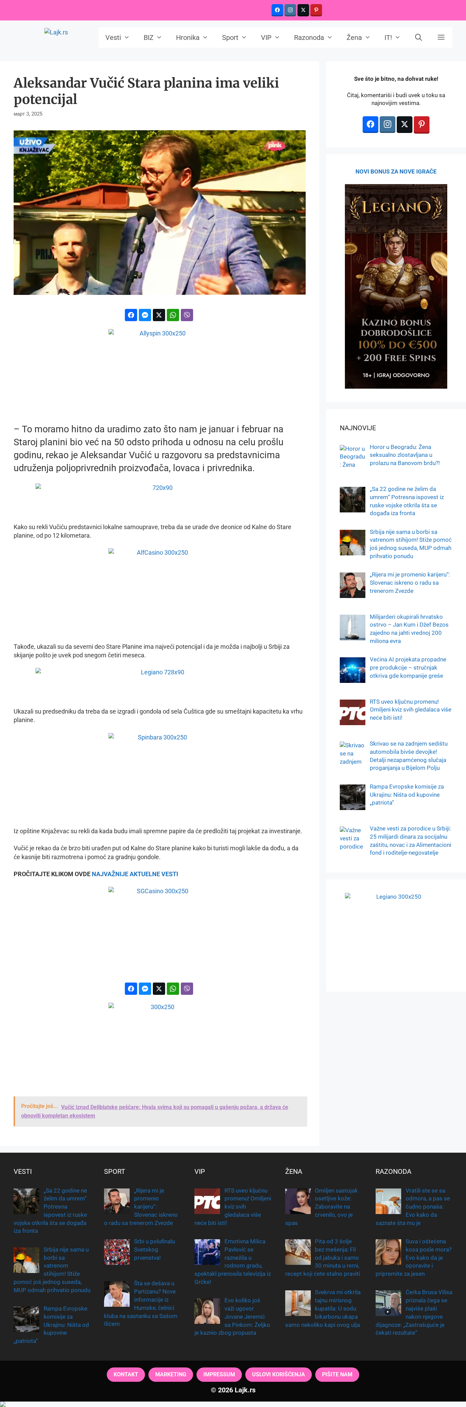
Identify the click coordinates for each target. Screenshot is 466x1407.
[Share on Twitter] (159, 315)
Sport (230, 37)
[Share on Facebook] (131, 315)
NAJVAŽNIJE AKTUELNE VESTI (135, 874)
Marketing (170, 1374)
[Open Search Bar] (419, 37)
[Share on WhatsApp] (173, 315)
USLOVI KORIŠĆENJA (278, 1374)
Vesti (113, 37)
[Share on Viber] (187, 315)
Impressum (219, 1374)
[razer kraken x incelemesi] (233, 1404)
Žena (354, 37)
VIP (266, 37)
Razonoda (309, 37)
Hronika (188, 37)
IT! (388, 37)
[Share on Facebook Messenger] (145, 315)
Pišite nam (337, 1374)
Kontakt (126, 1374)
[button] (441, 37)
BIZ (149, 37)
